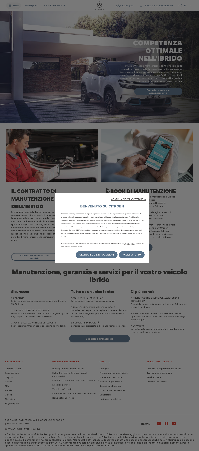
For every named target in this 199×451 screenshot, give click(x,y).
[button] (128, 199)
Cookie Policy (129, 243)
